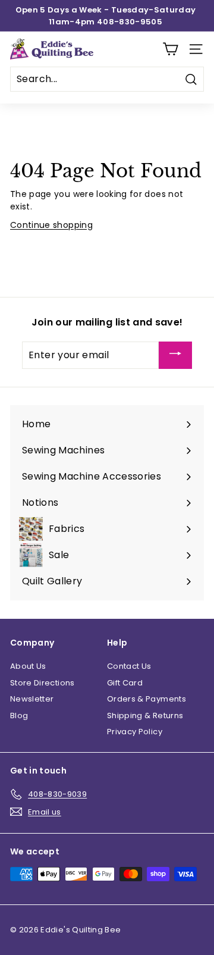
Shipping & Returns (145, 715)
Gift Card (125, 682)
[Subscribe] (175, 356)
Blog (19, 715)
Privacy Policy (134, 731)
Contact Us (129, 666)
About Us (28, 666)
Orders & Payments (146, 698)
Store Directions (42, 682)
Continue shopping (51, 225)
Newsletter (32, 698)
